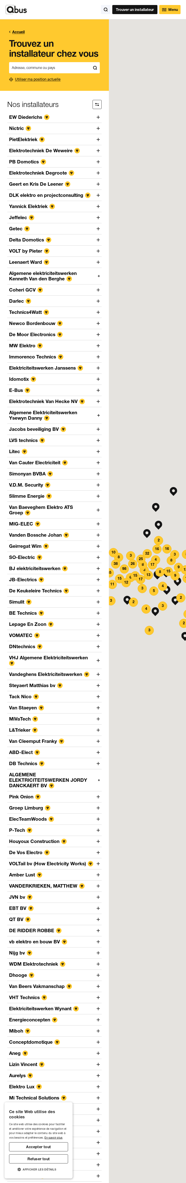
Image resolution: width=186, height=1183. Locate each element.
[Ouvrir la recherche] (105, 9)
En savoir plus (53, 1137)
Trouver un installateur (135, 9)
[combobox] (49, 67)
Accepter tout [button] (38, 1147)
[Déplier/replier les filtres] (97, 104)
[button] (156, 507)
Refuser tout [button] (38, 1159)
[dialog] (39, 1140)
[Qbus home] (16, 9)
